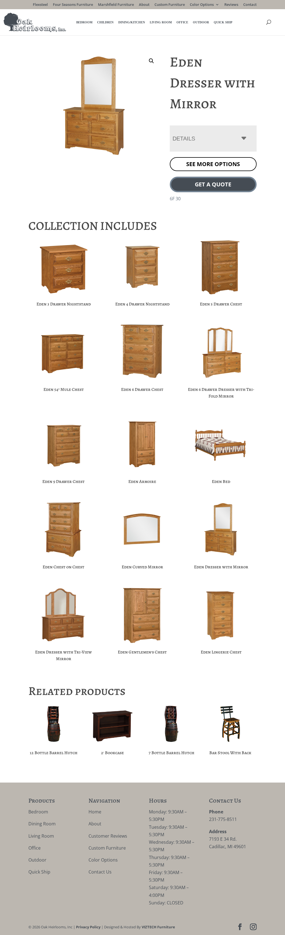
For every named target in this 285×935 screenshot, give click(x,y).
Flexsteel (40, 5)
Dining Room (42, 824)
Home (95, 812)
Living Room (161, 22)
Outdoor (201, 22)
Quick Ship (223, 22)
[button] (151, 61)
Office (182, 22)
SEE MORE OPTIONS (213, 164)
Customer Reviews (108, 836)
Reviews (231, 5)
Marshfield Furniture (116, 5)
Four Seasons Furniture (73, 5)
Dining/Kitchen (131, 22)
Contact (250, 5)
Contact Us (100, 872)
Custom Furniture (169, 5)
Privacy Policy (88, 926)
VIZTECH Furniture (158, 926)
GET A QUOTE (213, 184)
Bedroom (84, 22)
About (144, 5)
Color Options (202, 5)
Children (105, 22)
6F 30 (175, 199)
